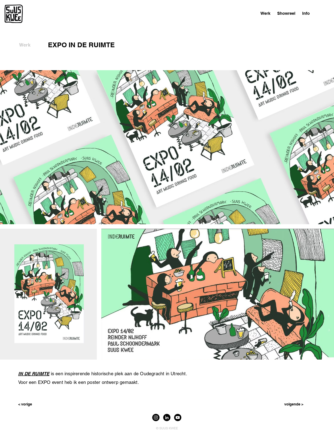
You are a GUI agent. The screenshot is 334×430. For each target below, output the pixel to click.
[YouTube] (177, 417)
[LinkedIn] (166, 417)
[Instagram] (156, 417)
